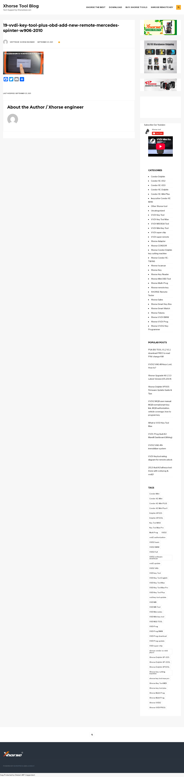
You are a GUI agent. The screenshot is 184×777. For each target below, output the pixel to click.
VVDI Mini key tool (156, 617)
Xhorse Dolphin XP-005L (159, 662)
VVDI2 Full (153, 552)
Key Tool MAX (155, 523)
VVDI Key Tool (157, 215)
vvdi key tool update (157, 597)
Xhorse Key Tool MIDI (158, 683)
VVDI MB (153, 602)
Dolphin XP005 (155, 513)
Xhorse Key (156, 270)
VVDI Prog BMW (156, 631)
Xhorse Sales (157, 300)
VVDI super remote (160, 237)
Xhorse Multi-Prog (159, 283)
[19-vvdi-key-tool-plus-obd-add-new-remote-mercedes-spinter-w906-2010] (69, 63)
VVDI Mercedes (155, 612)
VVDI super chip (158, 232)
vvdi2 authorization (157, 537)
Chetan (17, 775)
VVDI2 (164, 532)
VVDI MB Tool (154, 607)
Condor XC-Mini (155, 498)
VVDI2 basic (154, 542)
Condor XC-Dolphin (159, 189)
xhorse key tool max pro (159, 678)
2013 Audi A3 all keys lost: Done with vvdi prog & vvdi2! (160, 471)
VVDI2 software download (155, 558)
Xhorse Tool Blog (21, 6)
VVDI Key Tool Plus (157, 592)
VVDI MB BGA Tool (160, 224)
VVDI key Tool (155, 573)
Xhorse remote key (160, 287)
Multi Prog (153, 532)
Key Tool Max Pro (156, 528)
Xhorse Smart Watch (160, 308)
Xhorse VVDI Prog (159, 321)
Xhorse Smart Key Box (161, 304)
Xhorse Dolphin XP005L (159, 667)
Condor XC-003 (158, 185)
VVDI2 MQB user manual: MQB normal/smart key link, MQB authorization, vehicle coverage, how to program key (159, 408)
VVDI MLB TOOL (155, 621)
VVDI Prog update (156, 641)
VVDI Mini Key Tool (160, 228)
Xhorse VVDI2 (155, 703)
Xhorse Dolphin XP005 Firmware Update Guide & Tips (160, 390)
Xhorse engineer (27, 42)
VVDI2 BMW (154, 547)
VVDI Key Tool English (158, 578)
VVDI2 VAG (153, 568)
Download (115, 7)
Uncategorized (158, 210)
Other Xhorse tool (159, 206)
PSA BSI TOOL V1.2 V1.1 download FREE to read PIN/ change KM (159, 353)
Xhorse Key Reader (160, 274)
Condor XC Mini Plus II (158, 508)
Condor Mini (154, 494)
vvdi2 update (154, 563)
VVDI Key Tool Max (160, 219)
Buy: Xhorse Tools (136, 7)
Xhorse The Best (95, 7)
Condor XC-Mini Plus (160, 194)
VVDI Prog (153, 626)
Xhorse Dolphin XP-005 (159, 657)
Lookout (30, 766)
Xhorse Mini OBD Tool (161, 279)
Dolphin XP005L (156, 518)
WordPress (18, 766)
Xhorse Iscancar (158, 265)
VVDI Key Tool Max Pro (158, 588)
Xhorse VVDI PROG (157, 707)
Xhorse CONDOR (159, 245)
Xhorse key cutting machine (157, 673)
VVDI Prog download (158, 636)
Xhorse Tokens (158, 313)
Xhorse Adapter (158, 241)
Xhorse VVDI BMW (160, 317)
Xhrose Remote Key (162, 7)
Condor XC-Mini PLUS (158, 503)
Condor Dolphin (158, 176)
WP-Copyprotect (28, 775)
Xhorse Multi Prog (156, 698)
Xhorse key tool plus (157, 688)
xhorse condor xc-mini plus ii (158, 651)
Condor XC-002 (158, 181)
